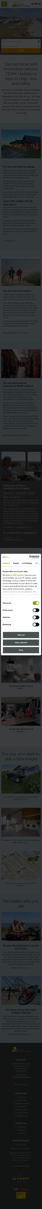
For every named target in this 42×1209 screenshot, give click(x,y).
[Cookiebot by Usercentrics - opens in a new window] (29, 556)
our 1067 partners (17, 575)
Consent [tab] (6, 563)
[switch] (36, 610)
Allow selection (21, 643)
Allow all (21, 635)
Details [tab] (16, 563)
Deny (21, 650)
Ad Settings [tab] (27, 563)
